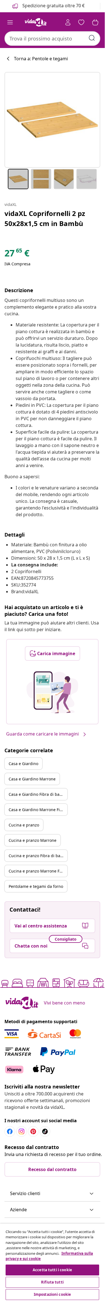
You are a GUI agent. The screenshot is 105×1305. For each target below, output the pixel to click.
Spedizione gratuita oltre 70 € (53, 6)
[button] (52, 1194)
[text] (16, 254)
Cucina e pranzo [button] (24, 825)
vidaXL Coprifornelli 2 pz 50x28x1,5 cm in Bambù (44, 218)
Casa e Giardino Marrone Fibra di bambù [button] (38, 809)
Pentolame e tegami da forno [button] (36, 886)
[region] (52, 1262)
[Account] (68, 22)
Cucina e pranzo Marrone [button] (32, 840)
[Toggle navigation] (10, 22)
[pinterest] (33, 1131)
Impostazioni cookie (52, 1294)
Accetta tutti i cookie (52, 1269)
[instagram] (21, 1131)
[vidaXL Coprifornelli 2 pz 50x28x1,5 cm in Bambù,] (52, 120)
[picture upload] (52, 692)
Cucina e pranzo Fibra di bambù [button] (38, 855)
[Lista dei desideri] (81, 22)
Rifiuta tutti (52, 1282)
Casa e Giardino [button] (23, 763)
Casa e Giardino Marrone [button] (32, 779)
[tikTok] (45, 1131)
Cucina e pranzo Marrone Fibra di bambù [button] (38, 871)
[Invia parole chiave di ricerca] (91, 37)
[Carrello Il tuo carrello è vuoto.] (95, 22)
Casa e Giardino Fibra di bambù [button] (38, 794)
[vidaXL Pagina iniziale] (36, 22)
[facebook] (10, 1131)
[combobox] (52, 38)
